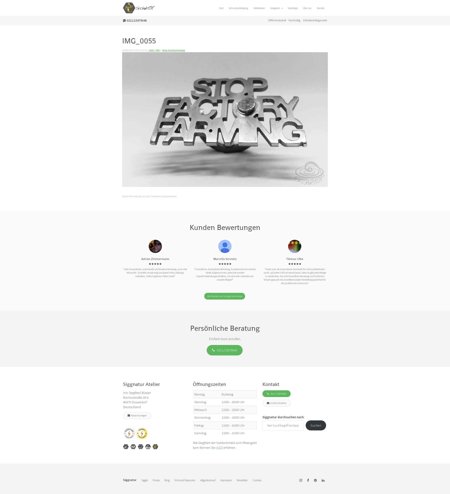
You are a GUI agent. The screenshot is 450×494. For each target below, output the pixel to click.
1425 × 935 (154, 50)
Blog (167, 480)
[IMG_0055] (225, 120)
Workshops (293, 8)
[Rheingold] (155, 447)
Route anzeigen (138, 415)
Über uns (307, 8)
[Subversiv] (140, 447)
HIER (219, 447)
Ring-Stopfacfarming (173, 50)
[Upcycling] (126, 447)
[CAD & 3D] (133, 447)
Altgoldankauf (208, 480)
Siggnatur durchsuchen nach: (283, 417)
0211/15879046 (226, 350)
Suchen (316, 425)
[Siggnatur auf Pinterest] (315, 481)
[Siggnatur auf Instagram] (301, 481)
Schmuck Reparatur (185, 480)
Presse (156, 480)
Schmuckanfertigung (238, 8)
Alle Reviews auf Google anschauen (224, 296)
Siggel (145, 480)
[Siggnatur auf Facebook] (308, 481)
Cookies (257, 480)
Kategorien (275, 8)
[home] (139, 4)
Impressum (226, 480)
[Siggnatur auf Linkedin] (323, 481)
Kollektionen (259, 8)
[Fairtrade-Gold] (148, 447)
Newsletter (242, 480)
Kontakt (320, 8)
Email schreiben (277, 403)
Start (221, 8)
